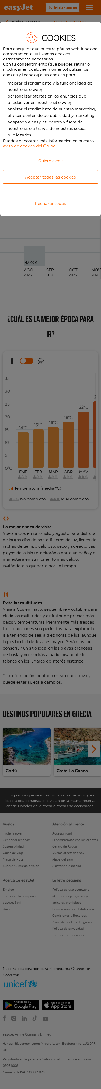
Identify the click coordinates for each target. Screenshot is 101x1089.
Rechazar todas (50, 203)
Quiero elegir (50, 160)
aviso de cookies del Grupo (29, 146)
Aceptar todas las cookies (50, 177)
